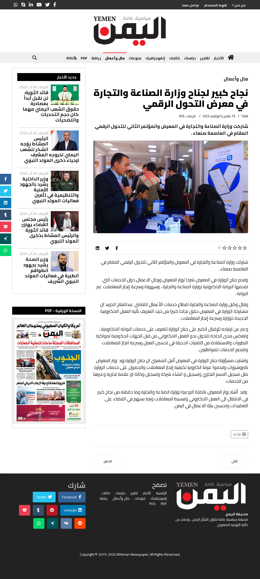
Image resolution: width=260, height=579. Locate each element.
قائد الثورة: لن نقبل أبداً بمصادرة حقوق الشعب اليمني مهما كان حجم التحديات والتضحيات (51, 106)
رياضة (96, 58)
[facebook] (54, 5)
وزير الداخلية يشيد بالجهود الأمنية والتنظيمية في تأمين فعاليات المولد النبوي (49, 189)
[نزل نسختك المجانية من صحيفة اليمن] (48, 370)
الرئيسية (161, 493)
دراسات (190, 58)
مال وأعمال (115, 58)
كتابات (174, 58)
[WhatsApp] (16, 5)
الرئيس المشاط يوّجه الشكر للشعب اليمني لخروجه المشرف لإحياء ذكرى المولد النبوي (49, 149)
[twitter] (47, 5)
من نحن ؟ (239, 5)
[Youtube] (39, 5)
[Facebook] (116, 248)
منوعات (135, 58)
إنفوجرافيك (155, 58)
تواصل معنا (190, 5)
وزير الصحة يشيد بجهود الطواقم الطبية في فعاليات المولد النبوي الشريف (51, 270)
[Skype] (23, 5)
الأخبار (219, 58)
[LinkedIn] (31, 5)
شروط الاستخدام (215, 5)
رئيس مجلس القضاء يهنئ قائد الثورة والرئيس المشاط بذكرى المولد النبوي (50, 230)
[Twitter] (107, 248)
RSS (70, 58)
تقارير (205, 58)
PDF (84, 58)
